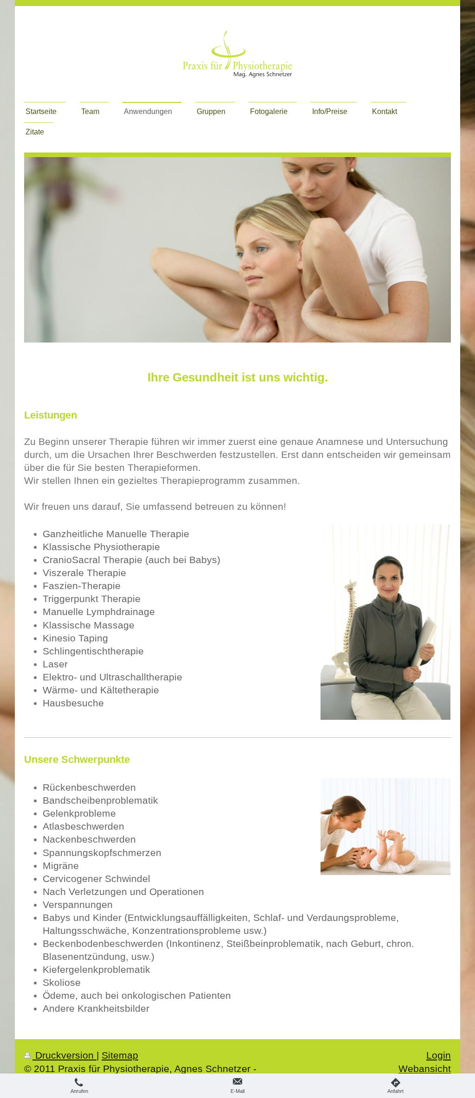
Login (438, 1055)
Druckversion (64, 1055)
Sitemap (120, 1055)
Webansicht (424, 1068)
